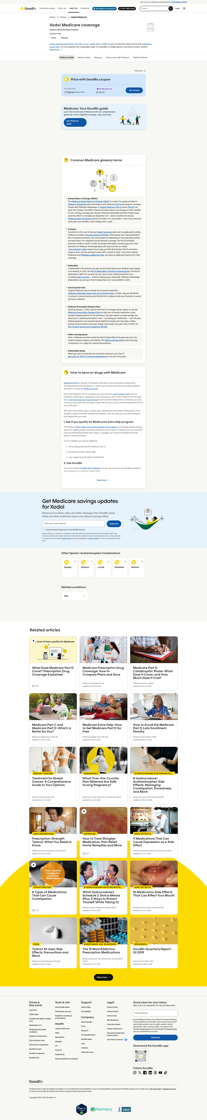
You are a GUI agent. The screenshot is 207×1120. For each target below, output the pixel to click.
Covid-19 (58, 1050)
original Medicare (107, 207)
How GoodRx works (62, 1007)
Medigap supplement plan (93, 255)
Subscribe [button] (114, 523)
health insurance (105, 232)
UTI (56, 1046)
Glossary (98, 57)
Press (83, 1026)
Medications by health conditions (37, 1030)
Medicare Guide (67, 57)
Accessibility (86, 1011)
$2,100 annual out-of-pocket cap (84, 400)
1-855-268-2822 (155, 1089)
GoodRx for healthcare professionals (64, 1017)
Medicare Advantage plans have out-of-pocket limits (91, 293)
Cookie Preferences (114, 1029)
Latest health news (62, 1028)
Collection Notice (113, 1024)
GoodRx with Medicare (90, 468)
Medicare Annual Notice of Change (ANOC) (91, 201)
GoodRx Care (34, 1058)
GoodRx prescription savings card (40, 1020)
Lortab (92, 44)
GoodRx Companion (36, 1053)
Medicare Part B (90, 388)
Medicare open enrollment (79, 218)
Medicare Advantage (77, 204)
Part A (118, 207)
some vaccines (82, 277)
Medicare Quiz (84, 57)
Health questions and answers (66, 1059)
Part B (131, 207)
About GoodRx (86, 1022)
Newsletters (59, 1037)
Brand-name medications (38, 1045)
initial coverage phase (114, 340)
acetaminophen (68, 44)
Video (57, 1033)
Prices (63, 17)
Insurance (33, 1010)
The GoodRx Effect (88, 1035)
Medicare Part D (71, 383)
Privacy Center (112, 1011)
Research (84, 1031)
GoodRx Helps (86, 1039)
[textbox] (73, 523)
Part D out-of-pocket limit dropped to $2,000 (87, 327)
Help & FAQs (86, 1007)
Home (52, 17)
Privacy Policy (93, 538)
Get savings (134, 90)
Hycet (110, 44)
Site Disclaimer (112, 1020)
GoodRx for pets (35, 1049)
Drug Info (64, 38)
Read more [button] (54, 49)
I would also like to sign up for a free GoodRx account (65, 530)
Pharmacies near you (63, 1011)
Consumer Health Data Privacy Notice (116, 1034)
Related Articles (140, 57)
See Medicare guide (73, 122)
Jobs (83, 1043)
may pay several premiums (97, 235)
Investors (84, 1048)
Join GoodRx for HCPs (178, 2)
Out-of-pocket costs (37, 1040)
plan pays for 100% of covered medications (87, 356)
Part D (118, 204)
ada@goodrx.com (169, 1089)
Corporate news (87, 1052)
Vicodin (79, 44)
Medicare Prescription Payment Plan (84, 312)
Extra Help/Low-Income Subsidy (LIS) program (96, 427)
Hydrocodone (55, 44)
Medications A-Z (35, 1025)
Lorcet (86, 44)
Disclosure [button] (139, 71)
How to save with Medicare (117, 57)
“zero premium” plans (77, 249)
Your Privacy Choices (115, 1040)
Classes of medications (38, 1036)
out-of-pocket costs (121, 394)
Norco (98, 44)
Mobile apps (33, 1014)
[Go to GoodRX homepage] (28, 8)
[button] (104, 9)
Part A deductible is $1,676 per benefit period (110, 271)
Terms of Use (66, 538)
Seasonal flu (60, 1054)
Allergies (58, 1041)
